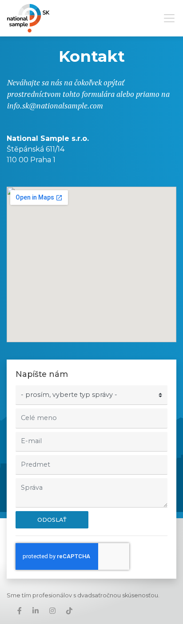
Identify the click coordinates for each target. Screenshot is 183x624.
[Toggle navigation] (166, 18)
